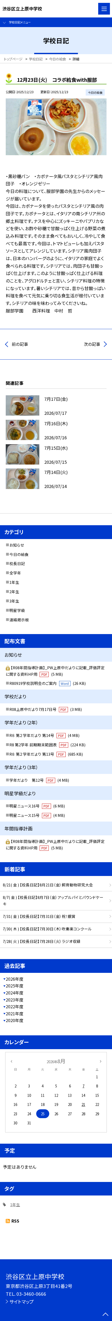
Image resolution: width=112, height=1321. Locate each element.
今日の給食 (19, 554)
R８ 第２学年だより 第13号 (46, 754)
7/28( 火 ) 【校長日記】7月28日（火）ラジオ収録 (41, 941)
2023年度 (14, 1000)
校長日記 (17, 563)
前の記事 (20, 344)
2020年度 (14, 1020)
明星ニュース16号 (37, 806)
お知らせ (16, 545)
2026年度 (14, 979)
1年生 (14, 582)
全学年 (15, 572)
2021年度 (14, 1014)
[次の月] (100, 1060)
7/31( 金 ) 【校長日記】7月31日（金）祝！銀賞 (39, 916)
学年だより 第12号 (39, 780)
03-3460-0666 (31, 1293)
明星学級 (17, 610)
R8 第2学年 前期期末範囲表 (47, 744)
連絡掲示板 (19, 619)
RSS (15, 1221)
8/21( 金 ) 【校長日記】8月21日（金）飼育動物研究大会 (48, 884)
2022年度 (14, 1007)
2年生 (14, 591)
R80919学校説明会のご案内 (47, 683)
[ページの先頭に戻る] (105, 1315)
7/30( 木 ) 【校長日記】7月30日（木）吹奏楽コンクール (47, 928)
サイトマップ (21, 1301)
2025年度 (14, 986)
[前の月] (11, 1060)
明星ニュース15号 (37, 815)
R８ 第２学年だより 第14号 (44, 735)
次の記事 (92, 344)
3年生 (14, 601)
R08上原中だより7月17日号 (45, 709)
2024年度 (14, 993)
